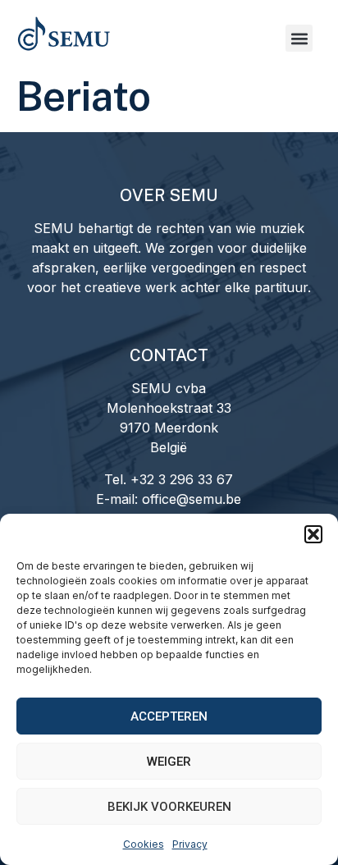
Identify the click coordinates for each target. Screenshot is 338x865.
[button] (313, 534)
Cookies (143, 844)
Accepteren (169, 716)
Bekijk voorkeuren (169, 806)
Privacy (190, 844)
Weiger (169, 761)
